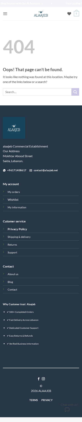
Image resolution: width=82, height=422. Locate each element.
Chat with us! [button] (69, 404)
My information (17, 207)
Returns (12, 244)
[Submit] (75, 92)
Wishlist (13, 199)
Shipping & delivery (19, 236)
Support (12, 252)
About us (13, 274)
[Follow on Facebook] (38, 379)
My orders (14, 191)
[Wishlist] (69, 14)
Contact (12, 289)
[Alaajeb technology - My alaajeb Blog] (41, 13)
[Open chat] (67, 411)
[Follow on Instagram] (43, 379)
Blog (10, 281)
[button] (5, 13)
